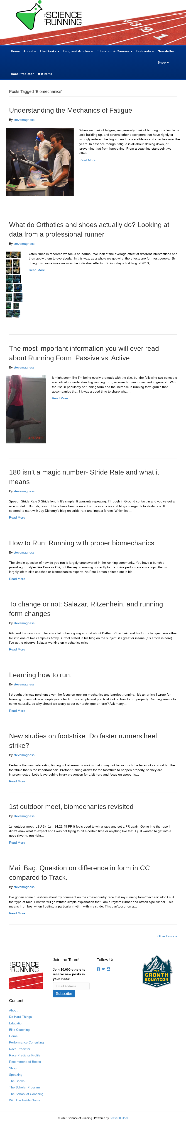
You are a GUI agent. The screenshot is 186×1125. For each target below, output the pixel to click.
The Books (48, 51)
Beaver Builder (119, 1118)
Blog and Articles (76, 51)
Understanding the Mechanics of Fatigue (70, 110)
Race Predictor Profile (24, 1055)
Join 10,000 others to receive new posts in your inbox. (69, 974)
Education (16, 1023)
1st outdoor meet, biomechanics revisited (71, 806)
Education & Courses (113, 51)
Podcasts (143, 51)
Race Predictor (22, 74)
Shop (162, 62)
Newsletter (166, 51)
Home (15, 51)
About (28, 51)
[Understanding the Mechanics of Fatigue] (40, 161)
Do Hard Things (20, 1017)
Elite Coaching (19, 1029)
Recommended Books (25, 1061)
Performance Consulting (26, 1042)
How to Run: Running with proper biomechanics (81, 543)
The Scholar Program (24, 1087)
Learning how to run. (40, 675)
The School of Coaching (26, 1094)
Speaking (15, 1074)
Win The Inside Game (24, 1100)
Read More (87, 160)
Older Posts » (167, 936)
